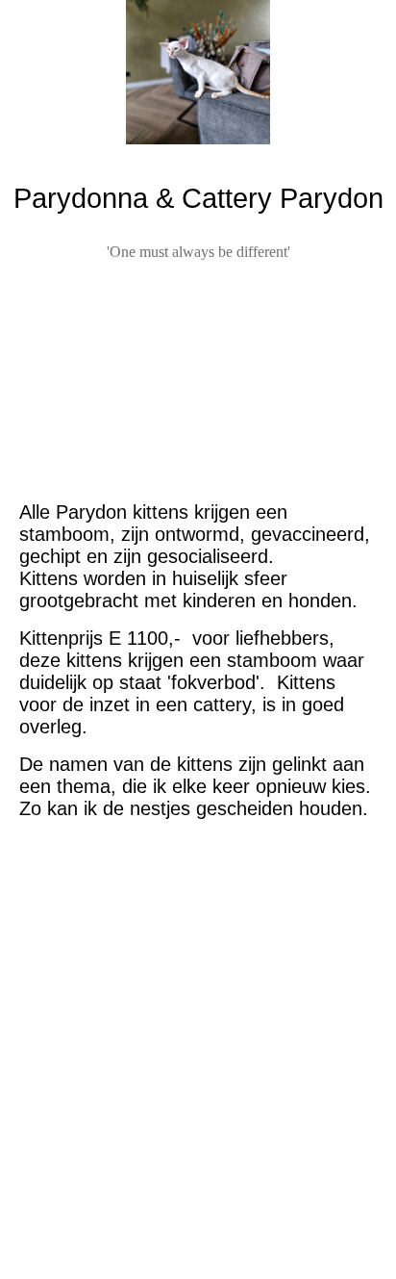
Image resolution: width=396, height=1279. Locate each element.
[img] (198, 72)
